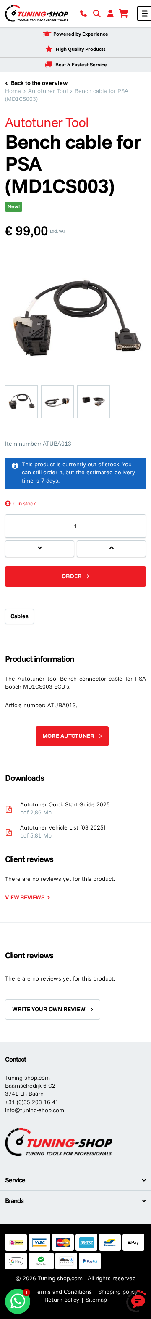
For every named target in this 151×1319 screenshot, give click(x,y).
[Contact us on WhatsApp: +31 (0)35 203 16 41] (17, 1301)
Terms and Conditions (63, 1291)
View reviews (24, 897)
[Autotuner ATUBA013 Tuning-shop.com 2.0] (93, 401)
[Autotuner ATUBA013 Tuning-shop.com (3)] (57, 401)
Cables (19, 616)
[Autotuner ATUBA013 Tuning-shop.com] (21, 401)
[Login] (110, 13)
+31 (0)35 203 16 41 (32, 1102)
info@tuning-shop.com (34, 1110)
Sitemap (96, 1299)
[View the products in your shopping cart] (124, 13)
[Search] (97, 13)
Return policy (61, 1299)
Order (72, 576)
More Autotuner (68, 736)
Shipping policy (118, 1291)
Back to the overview (39, 83)
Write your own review (49, 1009)
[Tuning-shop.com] (36, 13)
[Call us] (83, 13)
